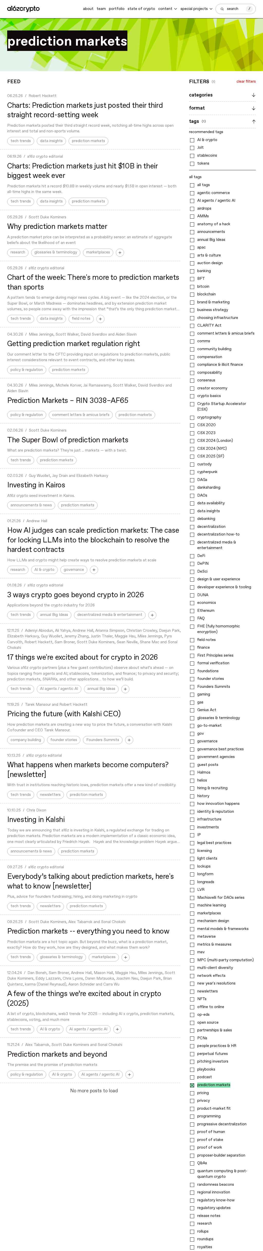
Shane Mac (149, 642)
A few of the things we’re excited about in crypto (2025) (84, 999)
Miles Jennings (41, 334)
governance (74, 569)
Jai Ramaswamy (97, 385)
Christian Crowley (141, 630)
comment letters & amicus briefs (80, 415)
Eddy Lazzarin (48, 978)
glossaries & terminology (55, 252)
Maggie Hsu (125, 636)
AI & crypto (44, 569)
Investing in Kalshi (36, 820)
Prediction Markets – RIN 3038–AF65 (67, 401)
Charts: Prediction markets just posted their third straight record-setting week (85, 110)
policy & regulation (27, 369)
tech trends (21, 141)
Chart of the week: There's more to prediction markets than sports (93, 282)
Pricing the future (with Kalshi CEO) (64, 714)
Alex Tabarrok (80, 922)
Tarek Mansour (38, 704)
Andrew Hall (36, 521)
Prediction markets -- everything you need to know (88, 931)
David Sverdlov (94, 334)
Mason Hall (103, 973)
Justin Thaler (101, 636)
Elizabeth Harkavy (92, 475)
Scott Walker (67, 334)
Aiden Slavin (126, 334)
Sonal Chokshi (113, 922)
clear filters (246, 81)
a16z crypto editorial (45, 156)
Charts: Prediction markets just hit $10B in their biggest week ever (82, 171)
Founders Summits (102, 740)
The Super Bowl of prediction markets (67, 440)
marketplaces (98, 252)
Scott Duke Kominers (47, 217)
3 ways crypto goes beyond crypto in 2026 (75, 595)
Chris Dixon (36, 810)
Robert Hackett (43, 96)
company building (26, 740)
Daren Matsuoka (99, 978)
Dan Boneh (36, 973)
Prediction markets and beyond (57, 1055)
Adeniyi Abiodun (39, 630)
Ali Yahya (62, 630)
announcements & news (31, 505)
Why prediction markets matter (57, 227)
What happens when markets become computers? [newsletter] (87, 770)
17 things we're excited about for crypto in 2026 (82, 657)
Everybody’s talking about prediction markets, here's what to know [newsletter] (90, 881)
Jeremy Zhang (76, 636)
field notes (81, 318)
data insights (51, 141)
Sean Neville (127, 642)
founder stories (63, 740)
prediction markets (88, 141)
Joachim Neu (127, 978)
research (18, 252)
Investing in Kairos (36, 485)
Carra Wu (111, 984)
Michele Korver (68, 385)
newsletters (50, 794)
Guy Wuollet (39, 475)
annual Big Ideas (54, 614)
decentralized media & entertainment (109, 614)
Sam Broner (64, 642)
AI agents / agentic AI (59, 688)
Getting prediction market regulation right (73, 344)
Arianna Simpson (109, 630)
